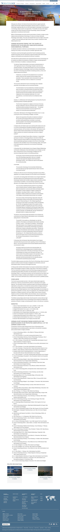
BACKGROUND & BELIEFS (24, 494)
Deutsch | (35, 515)
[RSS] (56, 524)
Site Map (49, 527)
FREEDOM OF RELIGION (33, 494)
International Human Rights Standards (34, 500)
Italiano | (5, 517)
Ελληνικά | (20, 516)
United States (6, 496)
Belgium (41, 500)
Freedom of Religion (20, 3)
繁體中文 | (6, 513)
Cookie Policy (36, 527)
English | (35, 513)
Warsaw (41, 496)
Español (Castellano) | (8, 515)
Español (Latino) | (22, 515)
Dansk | (20, 513)
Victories (26, 3)
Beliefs (44, 3)
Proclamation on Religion (34, 503)
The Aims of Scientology (24, 499)
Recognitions (32, 3)
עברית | (34, 516)
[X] (51, 524)
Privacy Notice (26, 527)
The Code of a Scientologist (24, 506)
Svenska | (21, 520)
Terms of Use (31, 527)
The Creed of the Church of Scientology (25, 502)
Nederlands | (6, 518)
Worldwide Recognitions (6, 499)
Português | (36, 518)
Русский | (6, 520)
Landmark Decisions (5, 502)
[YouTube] (54, 524)
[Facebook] (49, 524)
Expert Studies (38, 3)
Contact (46, 527)
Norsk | (20, 518)
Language (3, 511)
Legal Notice (42, 527)
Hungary (41, 498)
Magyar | (35, 517)
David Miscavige (25, 508)
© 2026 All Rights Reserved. (12, 527)
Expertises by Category (15, 497)
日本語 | (20, 517)
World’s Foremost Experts (16, 500)
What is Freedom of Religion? (34, 497)
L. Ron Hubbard (24, 496)
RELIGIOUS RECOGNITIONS (9, 6)
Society (47, 3)
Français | (5, 516)
